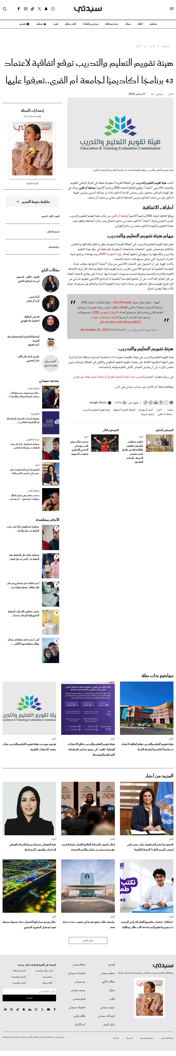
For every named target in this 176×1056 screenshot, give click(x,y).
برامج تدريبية (147, 414)
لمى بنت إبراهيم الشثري (28, 281)
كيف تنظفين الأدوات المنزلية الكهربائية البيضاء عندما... (23, 613)
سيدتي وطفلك (90, 24)
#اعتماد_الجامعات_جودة (105, 317)
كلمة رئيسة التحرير (36, 202)
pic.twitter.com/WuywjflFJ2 (120, 322)
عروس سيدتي (107, 1007)
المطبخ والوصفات (18, 977)
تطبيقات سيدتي (77, 1007)
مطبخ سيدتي (108, 973)
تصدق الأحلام (53, 232)
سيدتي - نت (157, 94)
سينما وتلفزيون (32, 440)
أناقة (140, 24)
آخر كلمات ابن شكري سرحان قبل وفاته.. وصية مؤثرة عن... (23, 585)
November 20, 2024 (94, 330)
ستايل (112, 990)
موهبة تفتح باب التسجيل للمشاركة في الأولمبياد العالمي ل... (23, 420)
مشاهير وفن (47, 977)
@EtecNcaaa (122, 302)
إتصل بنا (116, 1038)
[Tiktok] (32, 9)
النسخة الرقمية (32, 183)
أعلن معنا (129, 1038)
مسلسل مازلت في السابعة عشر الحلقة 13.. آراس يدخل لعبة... (24, 557)
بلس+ (55, 24)
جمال (128, 24)
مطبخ (39, 24)
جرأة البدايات (53, 247)
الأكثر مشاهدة (47, 520)
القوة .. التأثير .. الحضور (50, 216)
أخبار (170, 94)
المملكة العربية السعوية (124, 410)
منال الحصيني (32, 361)
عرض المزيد (88, 940)
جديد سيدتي (49, 381)
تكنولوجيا (35, 414)
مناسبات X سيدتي (76, 973)
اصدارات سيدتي (106, 1016)
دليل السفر (109, 1024)
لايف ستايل (70, 24)
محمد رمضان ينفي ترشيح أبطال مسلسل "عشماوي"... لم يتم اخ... (23, 497)
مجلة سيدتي (79, 964)
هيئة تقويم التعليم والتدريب (96, 410)
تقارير (112, 998)
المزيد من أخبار (159, 776)
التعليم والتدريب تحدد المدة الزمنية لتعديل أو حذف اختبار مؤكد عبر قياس (113, 377)
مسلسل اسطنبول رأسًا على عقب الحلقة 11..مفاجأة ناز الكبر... (24, 446)
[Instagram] (25, 9)
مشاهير (153, 24)
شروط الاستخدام (167, 1038)
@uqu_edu (120, 307)
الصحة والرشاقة (19, 971)
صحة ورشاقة (111, 24)
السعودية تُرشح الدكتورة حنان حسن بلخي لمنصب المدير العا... (24, 471)
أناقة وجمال (47, 983)
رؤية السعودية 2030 (110, 254)
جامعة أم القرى (119, 216)
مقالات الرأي (50, 270)
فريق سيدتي (79, 998)
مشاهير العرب (33, 388)
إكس (117, 387)
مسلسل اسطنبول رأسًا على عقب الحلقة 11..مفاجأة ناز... (23, 529)
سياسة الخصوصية (147, 1038)
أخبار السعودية (146, 410)
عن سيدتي (80, 981)
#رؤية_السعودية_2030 (105, 312)
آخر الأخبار (80, 1024)
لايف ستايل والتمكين (43, 971)
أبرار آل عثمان (32, 301)
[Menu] (171, 9)
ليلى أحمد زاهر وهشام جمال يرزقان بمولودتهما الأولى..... (23, 642)
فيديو (22, 24)
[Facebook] (18, 9)
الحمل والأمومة (19, 983)
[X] (39, 9)
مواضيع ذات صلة (157, 676)
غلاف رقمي (79, 1016)
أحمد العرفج (33, 345)
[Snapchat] (46, 9)
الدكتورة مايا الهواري (30, 321)
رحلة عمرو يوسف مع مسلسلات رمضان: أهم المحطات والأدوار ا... (23, 395)
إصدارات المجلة (32, 111)
